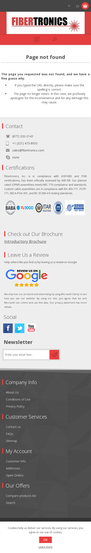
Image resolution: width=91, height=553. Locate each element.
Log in (77, 6)
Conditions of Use (18, 399)
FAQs (9, 434)
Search (10, 503)
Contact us (13, 427)
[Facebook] (8, 328)
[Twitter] (19, 328)
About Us (12, 392)
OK (45, 540)
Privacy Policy (15, 406)
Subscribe (54, 354)
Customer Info (16, 461)
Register (69, 6)
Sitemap (11, 441)
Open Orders (14, 475)
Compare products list (21, 496)
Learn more (45, 547)
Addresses (13, 468)
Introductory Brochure (25, 241)
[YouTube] (31, 328)
